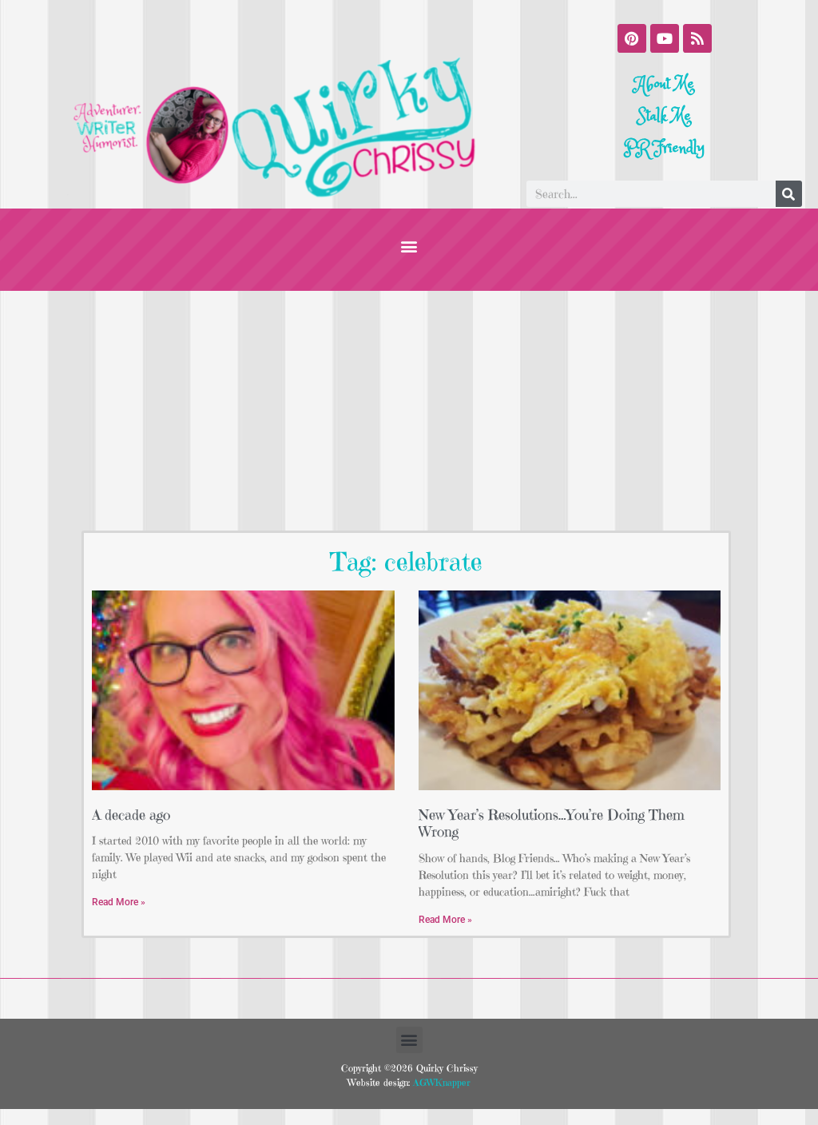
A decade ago (131, 814)
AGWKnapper (440, 1082)
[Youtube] (664, 38)
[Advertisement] (409, 411)
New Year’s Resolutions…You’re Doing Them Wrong (552, 823)
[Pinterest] (631, 38)
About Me (664, 84)
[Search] (789, 194)
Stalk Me (664, 116)
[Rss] (697, 38)
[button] (409, 246)
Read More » (118, 902)
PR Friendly (664, 148)
